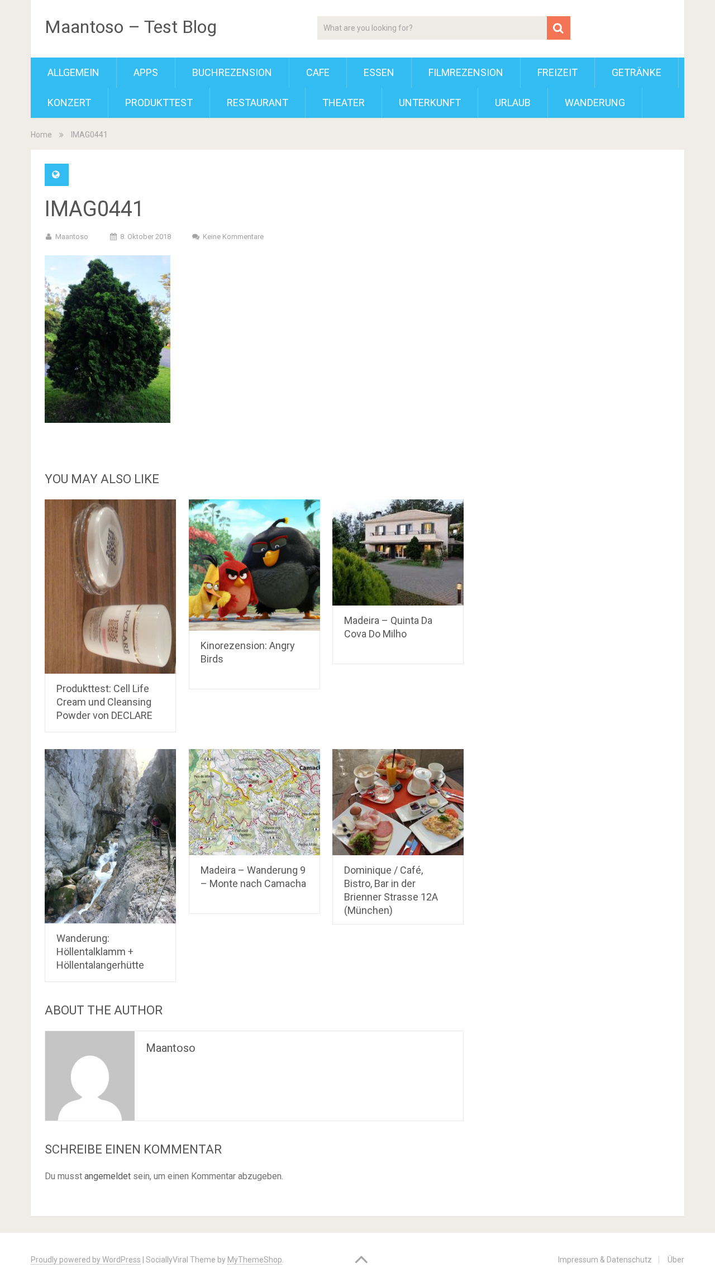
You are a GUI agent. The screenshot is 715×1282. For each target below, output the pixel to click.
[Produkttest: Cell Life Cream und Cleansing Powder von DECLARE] (110, 586)
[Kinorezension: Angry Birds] (254, 565)
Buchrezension (232, 72)
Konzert (69, 102)
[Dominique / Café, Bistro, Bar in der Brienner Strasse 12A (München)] (398, 802)
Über (676, 1259)
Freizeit (557, 72)
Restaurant (257, 102)
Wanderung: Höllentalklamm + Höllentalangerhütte (100, 951)
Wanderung (595, 102)
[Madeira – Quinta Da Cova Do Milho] (398, 552)
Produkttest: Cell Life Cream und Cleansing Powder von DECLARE (104, 702)
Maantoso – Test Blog (131, 27)
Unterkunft (430, 102)
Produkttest (159, 102)
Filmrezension (465, 72)
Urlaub (513, 102)
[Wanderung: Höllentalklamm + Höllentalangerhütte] (110, 836)
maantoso (71, 236)
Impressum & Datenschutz (605, 1259)
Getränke (636, 72)
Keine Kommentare (233, 236)
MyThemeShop (254, 1259)
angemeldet (107, 1176)
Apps (146, 72)
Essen (379, 72)
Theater (343, 102)
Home (41, 134)
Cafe (318, 72)
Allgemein (73, 72)
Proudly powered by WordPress (86, 1259)
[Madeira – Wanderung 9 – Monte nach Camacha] (254, 802)
